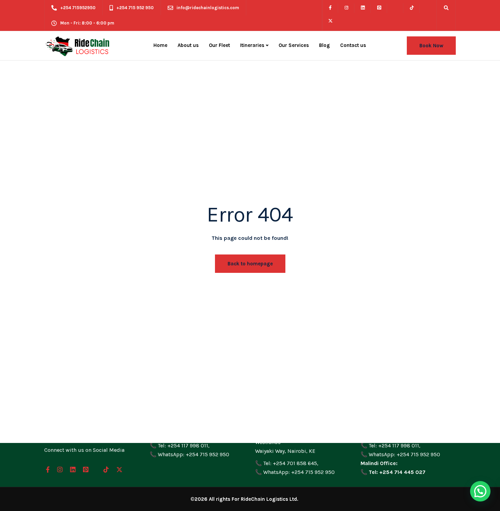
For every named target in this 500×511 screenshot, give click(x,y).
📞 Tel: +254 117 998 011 (179, 445)
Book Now (431, 46)
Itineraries (252, 45)
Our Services (294, 45)
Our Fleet (219, 45)
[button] (480, 491)
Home (160, 45)
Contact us (353, 45)
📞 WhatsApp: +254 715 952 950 (189, 454)
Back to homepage (250, 264)
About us (188, 45)
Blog (324, 45)
